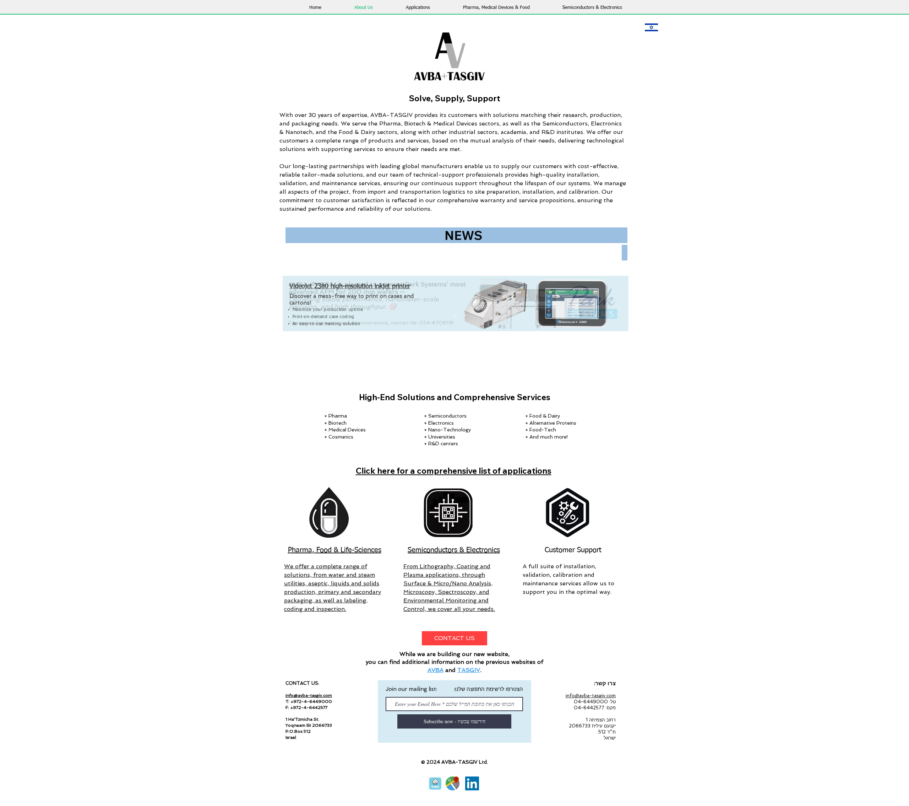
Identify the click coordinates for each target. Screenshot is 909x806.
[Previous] (300, 303)
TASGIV (468, 670)
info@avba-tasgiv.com (308, 695)
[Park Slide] (447, 315)
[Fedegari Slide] (464, 315)
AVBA (435, 670)
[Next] (611, 303)
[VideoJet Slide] (455, 315)
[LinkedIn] (472, 783)
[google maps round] (452, 783)
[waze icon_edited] (435, 783)
